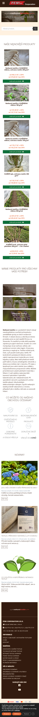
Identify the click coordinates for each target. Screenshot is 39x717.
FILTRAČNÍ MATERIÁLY (10, 662)
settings (17, 710)
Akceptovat (6, 714)
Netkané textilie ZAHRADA (12, 653)
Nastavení (26, 714)
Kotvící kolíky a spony (11, 658)
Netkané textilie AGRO (24, 490)
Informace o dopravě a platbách (14, 672)
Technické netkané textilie (26, 582)
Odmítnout (17, 714)
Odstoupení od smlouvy (11, 678)
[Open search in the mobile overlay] (19, 29)
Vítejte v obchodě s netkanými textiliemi (17, 638)
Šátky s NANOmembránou (12, 660)
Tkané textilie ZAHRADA (11, 656)
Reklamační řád (8, 674)
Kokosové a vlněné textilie (12, 649)
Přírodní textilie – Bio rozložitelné (27, 539)
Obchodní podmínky (10, 669)
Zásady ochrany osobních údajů (14, 676)
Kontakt (6, 642)
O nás (5, 640)
